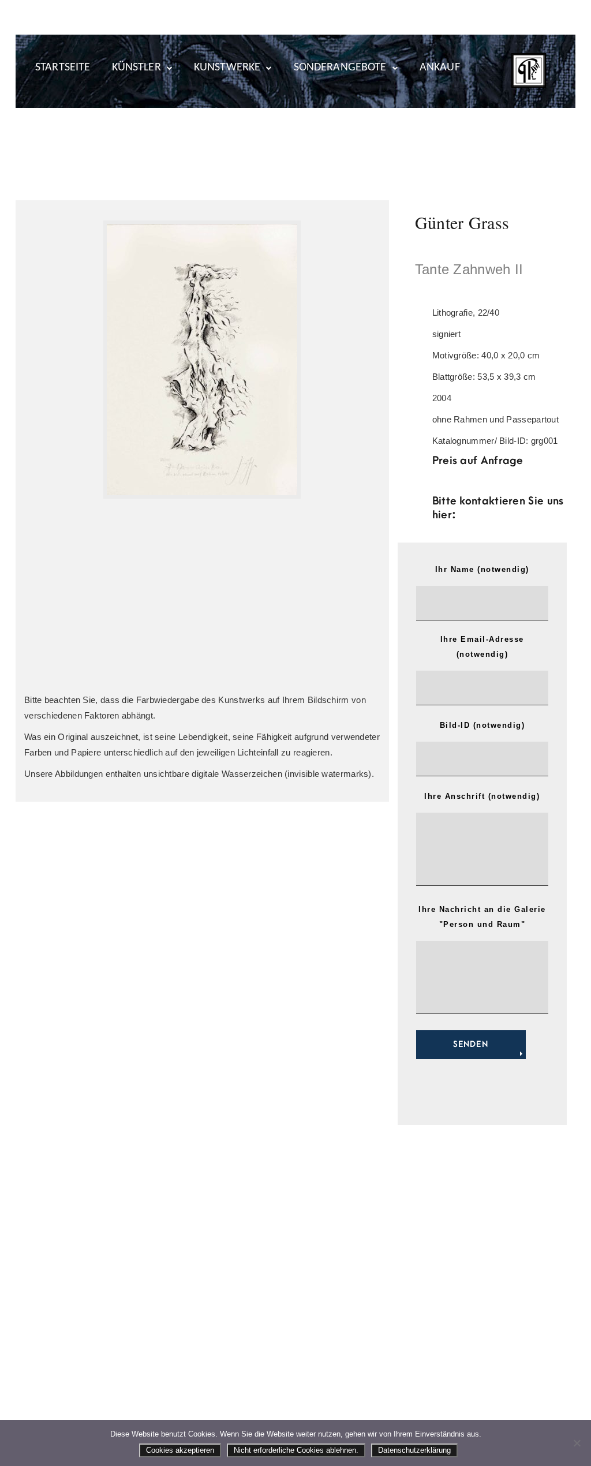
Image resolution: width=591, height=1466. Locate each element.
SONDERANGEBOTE (340, 67)
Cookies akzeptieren (180, 1450)
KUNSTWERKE (227, 67)
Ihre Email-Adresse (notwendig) (482, 647)
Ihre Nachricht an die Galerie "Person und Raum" (482, 917)
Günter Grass (462, 222)
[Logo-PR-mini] (528, 70)
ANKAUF (440, 67)
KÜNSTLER (136, 67)
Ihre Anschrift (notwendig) (482, 796)
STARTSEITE (63, 67)
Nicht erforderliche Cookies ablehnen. (296, 1450)
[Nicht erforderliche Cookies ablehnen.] (576, 1443)
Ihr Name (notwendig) (482, 569)
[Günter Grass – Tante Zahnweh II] (202, 359)
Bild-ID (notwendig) (482, 725)
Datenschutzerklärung (414, 1450)
